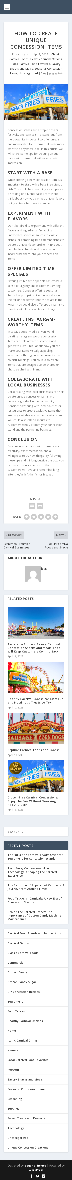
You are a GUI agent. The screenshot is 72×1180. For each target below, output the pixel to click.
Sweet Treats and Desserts (26, 1118)
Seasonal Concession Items (26, 1089)
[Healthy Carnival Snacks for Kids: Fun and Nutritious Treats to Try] (36, 677)
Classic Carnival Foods (23, 953)
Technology (16, 1128)
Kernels (13, 1050)
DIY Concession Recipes (24, 992)
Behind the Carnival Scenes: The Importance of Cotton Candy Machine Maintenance (34, 915)
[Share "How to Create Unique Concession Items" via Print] (40, 506)
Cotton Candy (17, 972)
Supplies (13, 1108)
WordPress (36, 1170)
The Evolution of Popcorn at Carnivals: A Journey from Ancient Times (36, 887)
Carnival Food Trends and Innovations (34, 933)
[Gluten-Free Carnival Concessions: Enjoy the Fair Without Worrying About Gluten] (36, 776)
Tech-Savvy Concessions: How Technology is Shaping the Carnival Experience (32, 871)
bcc (28, 54)
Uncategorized (28, 73)
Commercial (16, 962)
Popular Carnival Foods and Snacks (34, 750)
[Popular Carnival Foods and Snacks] (36, 728)
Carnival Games (18, 943)
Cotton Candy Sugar (22, 982)
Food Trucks (16, 1011)
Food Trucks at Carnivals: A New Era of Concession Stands (35, 900)
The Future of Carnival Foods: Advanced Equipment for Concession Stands (35, 856)
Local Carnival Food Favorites (31, 64)
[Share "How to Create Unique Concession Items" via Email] (32, 506)
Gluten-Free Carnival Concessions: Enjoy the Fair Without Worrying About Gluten (33, 801)
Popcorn (13, 1069)
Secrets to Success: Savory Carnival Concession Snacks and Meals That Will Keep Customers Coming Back (34, 647)
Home (12, 1030)
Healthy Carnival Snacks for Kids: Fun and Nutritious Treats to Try (35, 700)
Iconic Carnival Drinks (22, 1040)
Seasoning (15, 1099)
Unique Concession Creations (28, 1147)
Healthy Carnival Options (46, 59)
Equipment (15, 1001)
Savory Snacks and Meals (25, 1079)
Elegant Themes (35, 1165)
